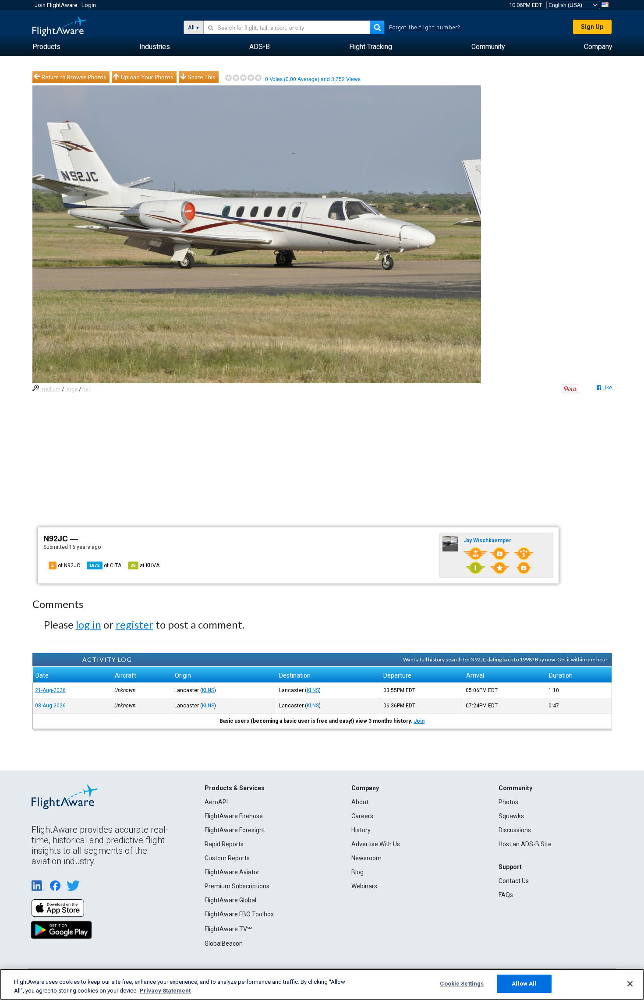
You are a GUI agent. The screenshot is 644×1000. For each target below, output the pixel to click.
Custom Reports (227, 858)
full (86, 389)
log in (88, 624)
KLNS (208, 690)
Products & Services (235, 788)
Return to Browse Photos (74, 77)
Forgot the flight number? (424, 28)
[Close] (630, 983)
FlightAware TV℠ (228, 929)
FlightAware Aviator (232, 872)
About (359, 802)
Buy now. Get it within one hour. (572, 659)
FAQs (506, 894)
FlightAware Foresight (235, 830)
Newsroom (366, 858)
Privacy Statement (165, 990)
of (105, 565)
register (134, 624)
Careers (362, 816)
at (145, 565)
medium (50, 389)
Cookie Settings (462, 983)
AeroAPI (216, 802)
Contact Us (514, 880)
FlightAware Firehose (234, 816)
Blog (357, 872)
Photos (508, 802)
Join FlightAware (56, 5)
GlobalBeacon (224, 943)
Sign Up (592, 26)
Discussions (515, 830)
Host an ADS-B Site (525, 844)
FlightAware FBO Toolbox (239, 914)
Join (419, 721)
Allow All (524, 983)
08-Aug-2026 (50, 706)
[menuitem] (46, 47)
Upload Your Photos (147, 77)
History (361, 830)
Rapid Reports (224, 844)
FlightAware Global (230, 900)
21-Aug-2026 (50, 690)
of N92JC (65, 565)
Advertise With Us (375, 844)
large (71, 389)
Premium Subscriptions (237, 886)
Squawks (511, 816)
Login (88, 5)
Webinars (364, 886)
